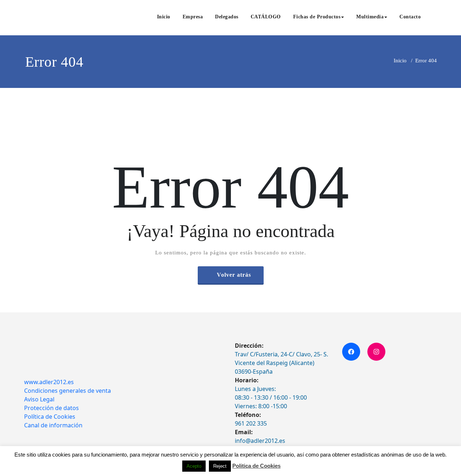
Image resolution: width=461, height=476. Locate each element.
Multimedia (370, 16)
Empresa (193, 16)
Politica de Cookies (256, 466)
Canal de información (53, 425)
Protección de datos (51, 408)
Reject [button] (220, 466)
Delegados (226, 16)
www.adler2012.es (49, 382)
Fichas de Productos (317, 16)
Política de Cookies (49, 417)
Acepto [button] (194, 466)
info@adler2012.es (260, 441)
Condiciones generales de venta (67, 391)
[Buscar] (435, 18)
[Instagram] (376, 351)
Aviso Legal (39, 399)
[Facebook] (351, 351)
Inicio (163, 16)
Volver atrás (234, 275)
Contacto (410, 16)
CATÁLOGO (266, 16)
